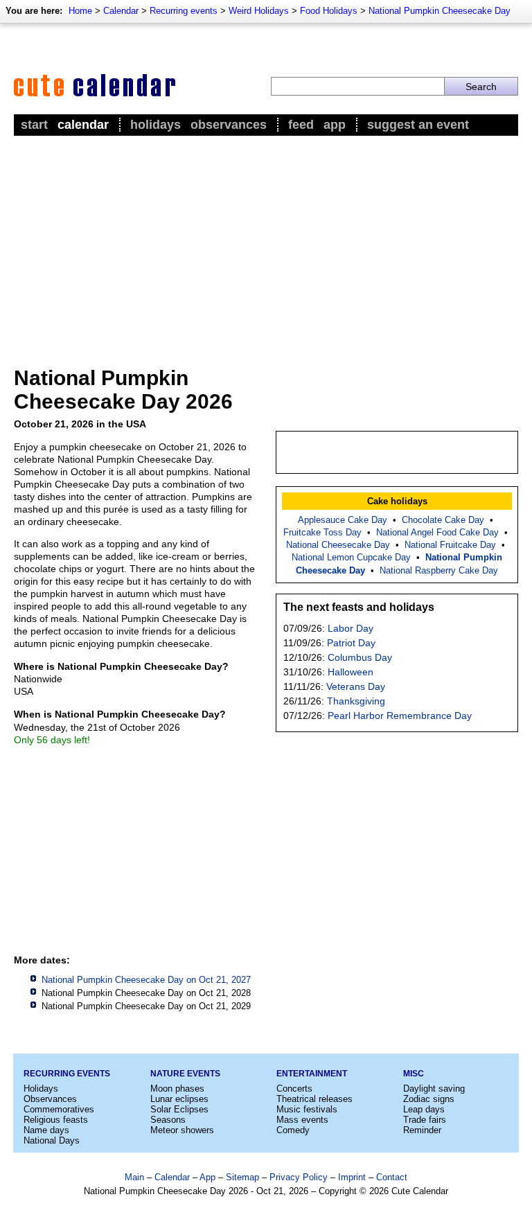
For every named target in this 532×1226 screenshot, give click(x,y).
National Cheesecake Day (338, 545)
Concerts (294, 1088)
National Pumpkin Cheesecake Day (440, 11)
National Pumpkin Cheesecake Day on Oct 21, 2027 (146, 980)
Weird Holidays (259, 11)
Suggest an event (418, 125)
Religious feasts (56, 1119)
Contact (391, 1177)
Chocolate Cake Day (443, 520)
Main (134, 1177)
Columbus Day (360, 657)
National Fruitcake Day (450, 545)
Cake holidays (397, 501)
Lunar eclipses (179, 1099)
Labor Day (350, 628)
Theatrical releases (314, 1099)
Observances (228, 125)
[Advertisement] (266, 243)
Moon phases (177, 1088)
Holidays (155, 125)
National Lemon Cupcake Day (351, 557)
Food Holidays (328, 11)
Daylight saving (434, 1088)
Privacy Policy (298, 1177)
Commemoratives (59, 1109)
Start (34, 125)
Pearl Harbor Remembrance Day (400, 715)
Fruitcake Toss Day (322, 532)
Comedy (293, 1130)
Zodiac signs (428, 1099)
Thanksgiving (356, 701)
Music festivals (306, 1109)
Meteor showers (182, 1130)
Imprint (352, 1177)
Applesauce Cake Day (342, 520)
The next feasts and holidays (358, 607)
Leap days (424, 1109)
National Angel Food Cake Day (437, 532)
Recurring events (184, 11)
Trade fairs (424, 1119)
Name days (46, 1130)
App (334, 125)
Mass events (302, 1119)
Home (80, 11)
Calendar (121, 11)
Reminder (422, 1130)
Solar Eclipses (179, 1109)
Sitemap (242, 1177)
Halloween (350, 671)
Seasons (168, 1119)
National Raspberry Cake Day (439, 570)
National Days (52, 1140)
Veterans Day (355, 686)
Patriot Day (351, 642)
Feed (301, 125)
